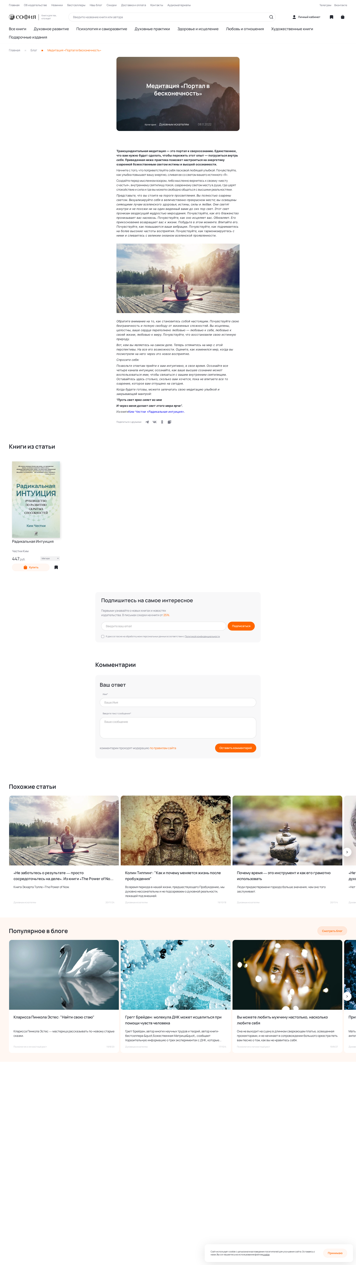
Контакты (156, 5)
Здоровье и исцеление (198, 29)
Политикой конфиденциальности (202, 636)
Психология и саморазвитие (101, 29)
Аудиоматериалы (179, 5)
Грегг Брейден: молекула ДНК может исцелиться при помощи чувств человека (173, 1020)
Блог (34, 50)
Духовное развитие (51, 29)
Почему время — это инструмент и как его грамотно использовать (284, 875)
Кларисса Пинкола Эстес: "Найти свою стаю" (54, 1017)
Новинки (57, 5)
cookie (266, 1254)
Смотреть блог (332, 931)
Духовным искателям (174, 124)
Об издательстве (35, 5)
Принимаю (335, 1253)
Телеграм (325, 5)
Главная (14, 5)
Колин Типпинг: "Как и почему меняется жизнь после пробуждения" (173, 875)
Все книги (17, 29)
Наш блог (96, 5)
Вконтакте (340, 5)
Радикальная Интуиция (33, 541)
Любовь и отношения (245, 29)
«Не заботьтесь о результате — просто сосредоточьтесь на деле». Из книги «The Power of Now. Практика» (64, 876)
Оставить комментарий (236, 748)
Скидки (112, 5)
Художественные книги (292, 29)
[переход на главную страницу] (22, 17)
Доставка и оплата (133, 5)
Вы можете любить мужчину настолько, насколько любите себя (282, 1020)
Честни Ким (20, 551)
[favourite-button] (56, 567)
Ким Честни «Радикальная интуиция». (156, 411)
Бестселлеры (76, 5)
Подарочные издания (28, 37)
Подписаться (241, 626)
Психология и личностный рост (30, 1046)
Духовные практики (152, 29)
